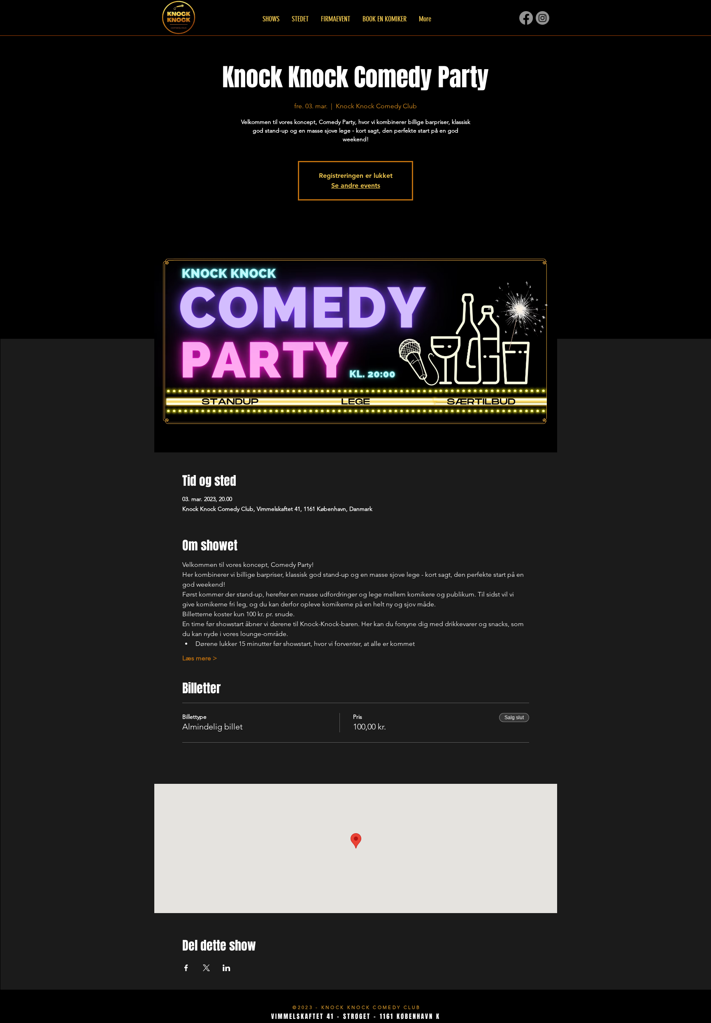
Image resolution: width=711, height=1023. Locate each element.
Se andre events (355, 185)
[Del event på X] (206, 968)
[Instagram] (542, 18)
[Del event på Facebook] (186, 968)
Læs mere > (199, 658)
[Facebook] (526, 18)
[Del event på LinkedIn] (226, 968)
